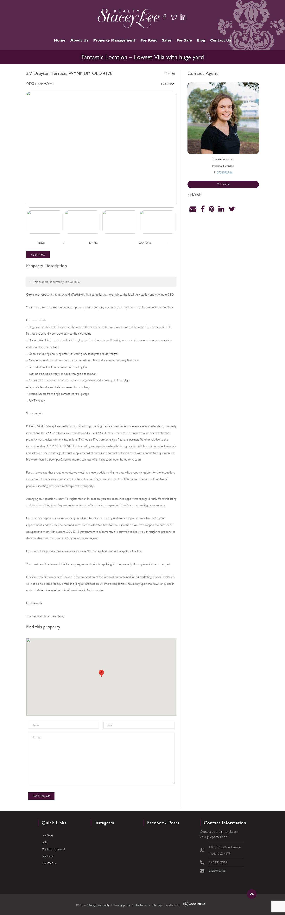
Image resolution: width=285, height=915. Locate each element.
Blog (201, 40)
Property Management (114, 40)
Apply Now (38, 254)
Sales (166, 40)
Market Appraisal (53, 849)
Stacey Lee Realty (98, 905)
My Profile (223, 184)
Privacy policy (122, 905)
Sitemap (157, 905)
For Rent (148, 40)
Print (168, 73)
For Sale (184, 40)
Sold (45, 842)
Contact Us (220, 40)
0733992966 (224, 172)
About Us (79, 40)
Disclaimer (141, 905)
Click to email (217, 871)
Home (59, 40)
